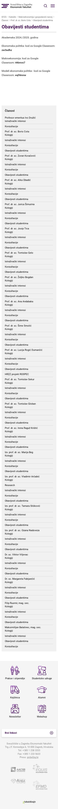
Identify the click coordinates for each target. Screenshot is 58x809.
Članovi (5, 20)
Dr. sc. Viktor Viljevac (16, 554)
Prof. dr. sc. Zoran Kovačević (20, 155)
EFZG (4, 17)
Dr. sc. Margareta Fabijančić (20, 578)
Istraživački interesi (15, 121)
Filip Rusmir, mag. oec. (17, 603)
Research (10, 485)
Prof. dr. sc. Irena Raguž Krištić (21, 428)
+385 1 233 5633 (31, 753)
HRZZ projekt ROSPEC (17, 374)
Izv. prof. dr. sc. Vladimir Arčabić (22, 476)
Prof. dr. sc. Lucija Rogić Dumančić (23, 350)
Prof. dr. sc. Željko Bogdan (19, 277)
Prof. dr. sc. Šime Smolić (18, 325)
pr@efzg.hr (33, 757)
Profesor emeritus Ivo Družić (20, 117)
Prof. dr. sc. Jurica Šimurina (19, 204)
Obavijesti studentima (43, 20)
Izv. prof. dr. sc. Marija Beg (19, 452)
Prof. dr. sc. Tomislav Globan (20, 403)
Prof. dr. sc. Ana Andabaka (19, 301)
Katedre (12, 17)
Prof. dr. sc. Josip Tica (17, 228)
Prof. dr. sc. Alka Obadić (18, 180)
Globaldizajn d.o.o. (29, 802)
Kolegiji (9, 134)
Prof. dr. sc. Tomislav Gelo (19, 252)
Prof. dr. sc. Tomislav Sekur (19, 379)
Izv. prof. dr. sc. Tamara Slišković (22, 505)
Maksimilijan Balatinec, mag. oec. (23, 627)
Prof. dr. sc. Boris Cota (21, 20)
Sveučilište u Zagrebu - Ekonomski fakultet (17, 6)
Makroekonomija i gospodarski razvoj (35, 17)
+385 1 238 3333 (31, 750)
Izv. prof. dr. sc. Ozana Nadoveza (22, 530)
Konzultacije (11, 126)
